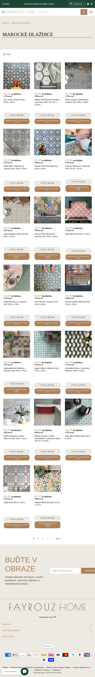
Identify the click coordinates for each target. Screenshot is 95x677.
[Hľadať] (84, 12)
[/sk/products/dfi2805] (16, 210)
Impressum (57, 670)
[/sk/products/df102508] (47, 277)
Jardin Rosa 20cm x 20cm (14, 502)
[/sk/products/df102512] (78, 210)
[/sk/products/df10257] (78, 142)
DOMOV (5, 23)
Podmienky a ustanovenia (34, 667)
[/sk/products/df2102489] (16, 277)
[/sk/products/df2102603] (16, 344)
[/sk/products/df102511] (78, 412)
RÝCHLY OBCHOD (17, 115)
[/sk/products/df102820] (78, 75)
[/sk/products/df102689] (47, 412)
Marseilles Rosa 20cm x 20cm (77, 234)
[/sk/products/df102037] (16, 478)
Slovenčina (46, 646)
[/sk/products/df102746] (16, 142)
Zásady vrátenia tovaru (81, 667)
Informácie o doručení (42, 670)
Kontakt (5, 4)
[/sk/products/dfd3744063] (47, 478)
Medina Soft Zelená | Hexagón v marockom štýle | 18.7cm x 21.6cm (47, 102)
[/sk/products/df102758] (47, 142)
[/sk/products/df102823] (47, 210)
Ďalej (58, 539)
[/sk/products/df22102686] (47, 344)
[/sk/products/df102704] (16, 412)
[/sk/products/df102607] (16, 75)
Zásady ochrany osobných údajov (58, 667)
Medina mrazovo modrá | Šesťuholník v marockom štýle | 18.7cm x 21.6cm (47, 438)
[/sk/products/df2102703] (78, 277)
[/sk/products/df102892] (78, 344)
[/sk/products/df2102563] (47, 75)
